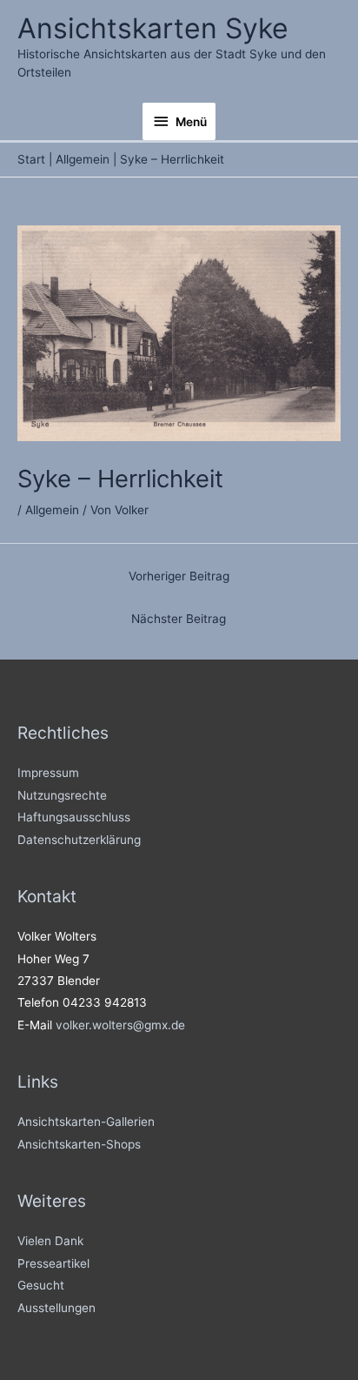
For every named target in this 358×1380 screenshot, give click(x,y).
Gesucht (40, 1285)
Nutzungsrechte (62, 795)
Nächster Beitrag (178, 619)
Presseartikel (53, 1263)
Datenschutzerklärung (79, 840)
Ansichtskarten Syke (152, 28)
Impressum (48, 773)
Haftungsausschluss (73, 817)
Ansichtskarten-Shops (79, 1144)
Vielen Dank (50, 1241)
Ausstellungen (56, 1308)
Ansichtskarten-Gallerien (86, 1122)
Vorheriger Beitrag (179, 576)
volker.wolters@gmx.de (120, 1025)
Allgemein (52, 510)
